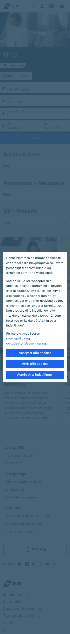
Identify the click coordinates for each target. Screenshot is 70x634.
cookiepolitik (16, 338)
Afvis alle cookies (35, 364)
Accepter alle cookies (35, 353)
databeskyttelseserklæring (26, 343)
